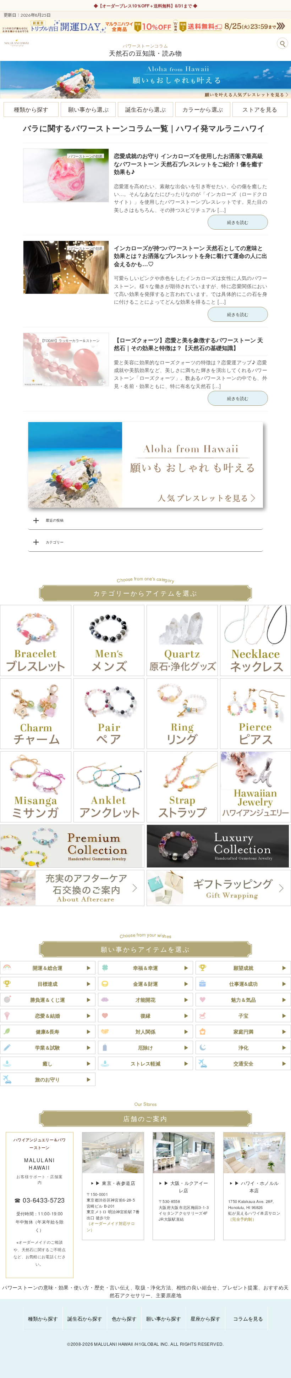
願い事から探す (163, 1318)
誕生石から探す (84, 1318)
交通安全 (243, 1063)
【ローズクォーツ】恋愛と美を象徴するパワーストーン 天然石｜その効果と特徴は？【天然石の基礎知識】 (188, 344)
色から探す (124, 1318)
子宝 (243, 1015)
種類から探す (43, 1318)
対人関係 (145, 1031)
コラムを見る (248, 1318)
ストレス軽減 (145, 1063)
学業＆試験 (47, 1047)
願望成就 (243, 967)
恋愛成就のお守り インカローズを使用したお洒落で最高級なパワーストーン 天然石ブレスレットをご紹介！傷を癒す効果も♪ (188, 164)
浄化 (243, 1047)
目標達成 (47, 983)
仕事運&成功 (243, 983)
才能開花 (145, 999)
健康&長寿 (47, 1031)
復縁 (145, 1015)
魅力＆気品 (243, 999)
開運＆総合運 (47, 967)
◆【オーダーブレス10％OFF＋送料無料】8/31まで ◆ (145, 5)
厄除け (145, 1047)
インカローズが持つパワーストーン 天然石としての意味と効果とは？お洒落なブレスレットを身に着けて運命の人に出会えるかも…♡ (190, 256)
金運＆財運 (145, 983)
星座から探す (205, 1318)
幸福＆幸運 (145, 967)
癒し (48, 1063)
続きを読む (237, 222)
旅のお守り (47, 1079)
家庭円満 (243, 1031)
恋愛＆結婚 (47, 1015)
